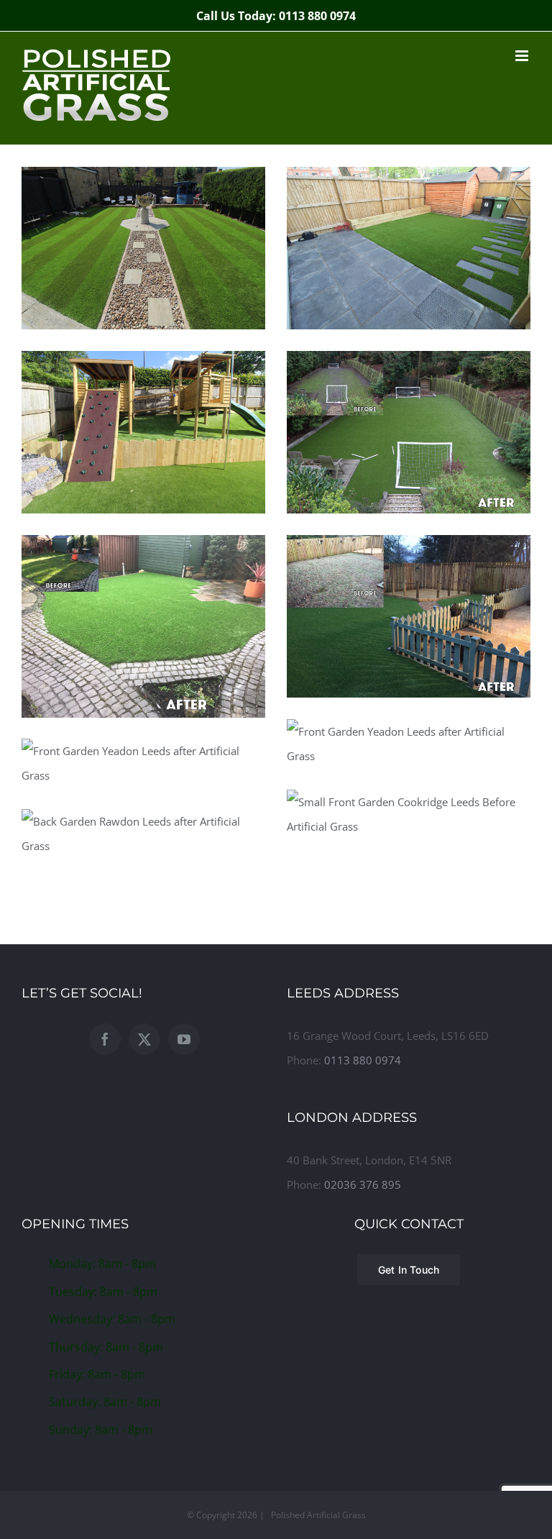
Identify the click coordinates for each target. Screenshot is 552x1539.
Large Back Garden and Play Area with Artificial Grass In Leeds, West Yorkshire (143, 387)
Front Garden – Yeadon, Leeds (408, 725)
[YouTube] (184, 1039)
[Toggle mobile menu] (522, 55)
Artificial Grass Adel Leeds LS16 (143, 607)
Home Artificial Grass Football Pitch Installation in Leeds (408, 400)
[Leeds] (143, 248)
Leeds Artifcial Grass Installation (408, 584)
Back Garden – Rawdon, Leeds (143, 815)
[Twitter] (144, 1039)
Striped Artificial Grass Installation (143, 216)
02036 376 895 (362, 1184)
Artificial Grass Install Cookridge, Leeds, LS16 (408, 216)
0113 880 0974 (362, 1060)
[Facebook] (105, 1039)
